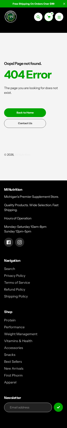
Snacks (9, 355)
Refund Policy (14, 289)
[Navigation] (59, 17)
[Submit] (58, 407)
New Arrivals (13, 368)
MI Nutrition (23, 154)
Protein (10, 320)
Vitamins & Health (18, 341)
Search (9, 269)
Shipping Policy (16, 296)
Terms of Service (17, 283)
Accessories (13, 348)
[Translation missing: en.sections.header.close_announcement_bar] (64, 4)
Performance (14, 327)
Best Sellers (13, 362)
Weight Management (20, 334)
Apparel (10, 382)
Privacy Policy (14, 276)
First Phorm (13, 375)
